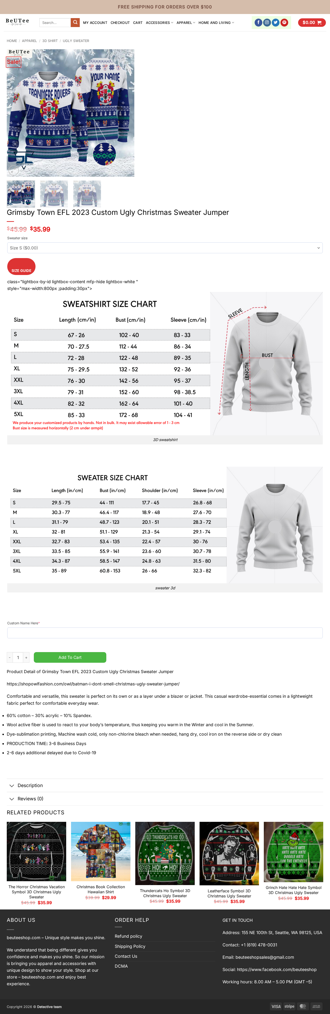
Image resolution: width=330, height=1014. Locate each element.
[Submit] (75, 22)
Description (30, 785)
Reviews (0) (30, 799)
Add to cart (70, 657)
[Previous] (15, 113)
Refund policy (128, 936)
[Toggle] (12, 786)
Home (12, 41)
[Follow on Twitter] (276, 23)
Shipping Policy (130, 946)
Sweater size (17, 238)
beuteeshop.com (23, 937)
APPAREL (184, 23)
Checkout (120, 23)
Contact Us (126, 956)
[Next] (126, 113)
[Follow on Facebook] (259, 23)
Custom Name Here (23, 623)
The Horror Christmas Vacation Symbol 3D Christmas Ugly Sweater (36, 891)
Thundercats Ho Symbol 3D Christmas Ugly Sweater (165, 893)
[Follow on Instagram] (267, 23)
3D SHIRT (50, 41)
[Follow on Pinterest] (284, 23)
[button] (312, 22)
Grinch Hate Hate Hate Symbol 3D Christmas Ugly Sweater (294, 890)
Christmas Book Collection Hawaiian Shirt (101, 889)
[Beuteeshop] (18, 22)
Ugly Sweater (76, 41)
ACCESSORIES (158, 23)
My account (95, 23)
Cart (138, 23)
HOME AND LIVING (215, 23)
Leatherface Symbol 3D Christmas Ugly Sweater (229, 893)
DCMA (121, 966)
